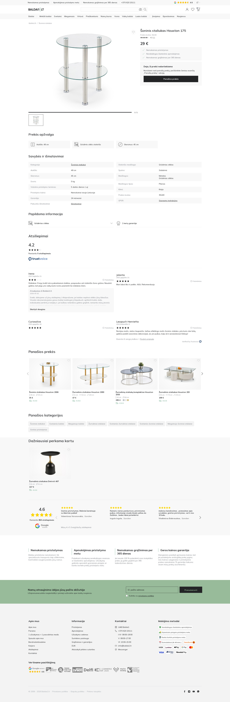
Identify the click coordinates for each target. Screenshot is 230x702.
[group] (79, 516)
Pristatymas (77, 627)
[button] (187, 9)
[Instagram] (190, 691)
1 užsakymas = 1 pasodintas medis (43, 634)
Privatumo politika (60, 691)
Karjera (31, 646)
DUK (73, 646)
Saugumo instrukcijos (168, 200)
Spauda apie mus (36, 638)
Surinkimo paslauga (80, 638)
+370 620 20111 (125, 631)
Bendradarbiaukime (37, 642)
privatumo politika (146, 596)
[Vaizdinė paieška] (140, 9)
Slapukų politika (77, 691)
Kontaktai (32, 653)
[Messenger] (199, 691)
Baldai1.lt (32, 23)
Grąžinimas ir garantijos (82, 642)
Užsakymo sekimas (80, 634)
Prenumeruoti (190, 590)
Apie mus (32, 627)
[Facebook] (185, 691)
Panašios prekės (170, 79)
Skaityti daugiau (37, 309)
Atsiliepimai (33, 649)
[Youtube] (194, 691)
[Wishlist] (193, 9)
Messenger (123, 649)
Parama (31, 631)
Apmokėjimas (77, 631)
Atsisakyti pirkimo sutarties (83, 649)
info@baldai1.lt (124, 646)
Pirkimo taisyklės (94, 691)
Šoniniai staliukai (45, 23)
